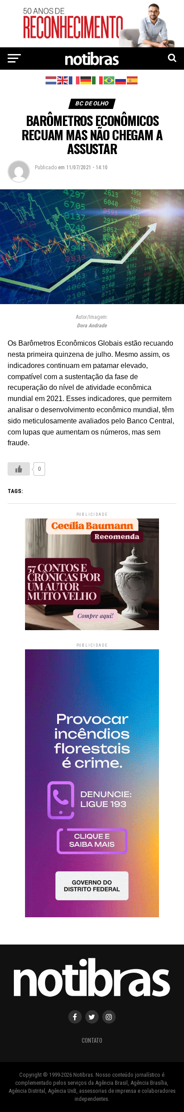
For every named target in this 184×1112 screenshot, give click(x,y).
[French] (74, 79)
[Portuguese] (109, 79)
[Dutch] (51, 79)
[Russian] (121, 79)
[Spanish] (132, 79)
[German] (86, 79)
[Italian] (98, 79)
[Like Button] (19, 469)
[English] (63, 79)
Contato (92, 1040)
